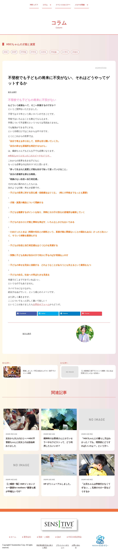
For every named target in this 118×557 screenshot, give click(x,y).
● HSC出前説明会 (74, 537)
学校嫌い (55, 52)
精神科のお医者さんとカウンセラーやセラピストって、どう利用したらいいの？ (58, 442)
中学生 (33, 52)
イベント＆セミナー (63, 4)
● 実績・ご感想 (43, 537)
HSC (6, 52)
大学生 (43, 52)
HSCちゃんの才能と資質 (20, 44)
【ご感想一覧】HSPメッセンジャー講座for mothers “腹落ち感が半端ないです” (20, 488)
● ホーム (12, 537)
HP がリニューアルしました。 (58, 484)
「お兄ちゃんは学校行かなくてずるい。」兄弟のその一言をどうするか (95, 488)
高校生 (75, 52)
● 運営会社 (26, 537)
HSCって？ (34, 4)
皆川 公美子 (12, 92)
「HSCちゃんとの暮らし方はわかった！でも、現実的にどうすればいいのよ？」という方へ (96, 442)
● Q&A (58, 537)
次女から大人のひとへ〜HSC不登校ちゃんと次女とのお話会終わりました (20, 442)
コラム (45, 4)
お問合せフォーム (41, 304)
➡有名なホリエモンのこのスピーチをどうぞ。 (29, 156)
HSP (14, 52)
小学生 (65, 52)
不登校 (23, 52)
